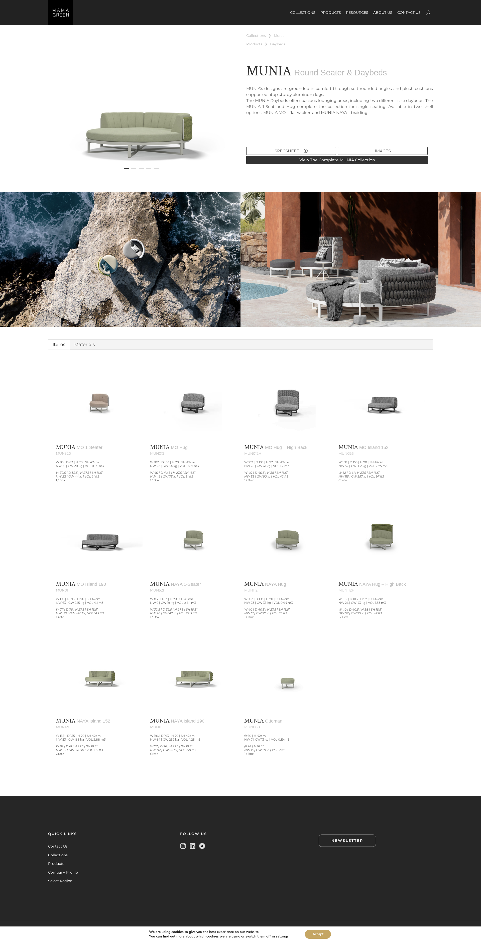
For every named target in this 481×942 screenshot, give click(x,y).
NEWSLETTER (347, 840)
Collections (58, 855)
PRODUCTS (330, 12)
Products (56, 863)
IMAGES (383, 151)
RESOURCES (357, 12)
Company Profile (63, 872)
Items (59, 344)
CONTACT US (409, 12)
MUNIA (279, 35)
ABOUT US (382, 12)
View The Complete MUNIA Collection (337, 160)
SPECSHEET (287, 151)
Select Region (60, 881)
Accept (317, 934)
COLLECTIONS (302, 12)
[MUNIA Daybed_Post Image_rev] (141, 177)
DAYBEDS (277, 44)
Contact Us (58, 846)
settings (282, 936)
